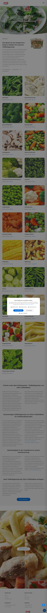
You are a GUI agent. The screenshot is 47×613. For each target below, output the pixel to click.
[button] (23, 313)
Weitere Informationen (29, 304)
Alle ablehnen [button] (29, 310)
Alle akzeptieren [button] (18, 310)
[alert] (23, 306)
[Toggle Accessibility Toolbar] (43, 605)
